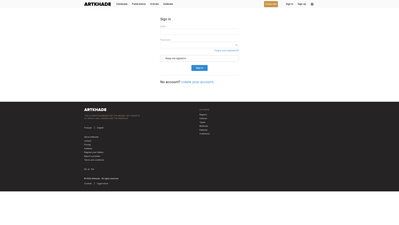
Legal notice (102, 183)
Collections (205, 133)
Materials (204, 126)
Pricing (87, 144)
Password (165, 39)
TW (92, 169)
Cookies (88, 183)
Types (202, 122)
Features (203, 130)
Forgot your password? (226, 50)
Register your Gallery (93, 152)
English (100, 128)
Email (162, 26)
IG (89, 169)
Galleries (88, 148)
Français (88, 128)
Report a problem (92, 156)
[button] (312, 4)
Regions (203, 114)
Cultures (203, 118)
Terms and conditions (94, 160)
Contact (87, 141)
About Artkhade (91, 137)
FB (85, 169)
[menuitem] (98, 4)
